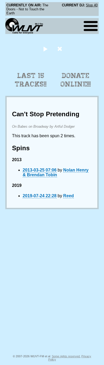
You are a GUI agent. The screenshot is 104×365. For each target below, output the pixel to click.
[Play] (45, 49)
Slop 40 (92, 5)
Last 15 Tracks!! (31, 79)
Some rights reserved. (66, 356)
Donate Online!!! (76, 79)
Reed (68, 196)
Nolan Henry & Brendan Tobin (56, 172)
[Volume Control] (60, 49)
